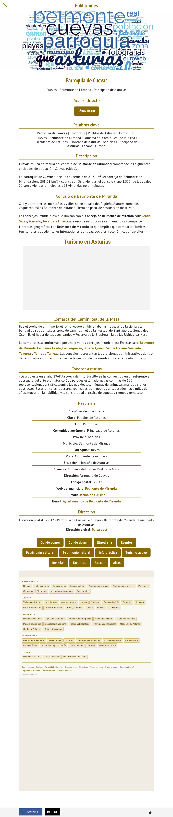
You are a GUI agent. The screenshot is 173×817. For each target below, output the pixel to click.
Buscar (100, 563)
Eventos (127, 542)
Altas (117, 563)
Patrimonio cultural (40, 553)
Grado (146, 216)
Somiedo (34, 221)
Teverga (48, 221)
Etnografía (105, 542)
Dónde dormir (78, 542)
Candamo (44, 348)
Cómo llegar (86, 111)
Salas (23, 221)
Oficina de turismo (92, 495)
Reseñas (58, 563)
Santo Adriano (116, 348)
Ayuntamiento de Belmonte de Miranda (92, 501)
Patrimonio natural (76, 553)
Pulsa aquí (99, 529)
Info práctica (108, 553)
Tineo (61, 221)
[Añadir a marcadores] (150, 812)
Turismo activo (136, 553)
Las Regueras (72, 348)
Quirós (100, 348)
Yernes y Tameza (46, 353)
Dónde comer (50, 542)
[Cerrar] (5, 5)
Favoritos (79, 563)
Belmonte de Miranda (101, 488)
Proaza (89, 348)
